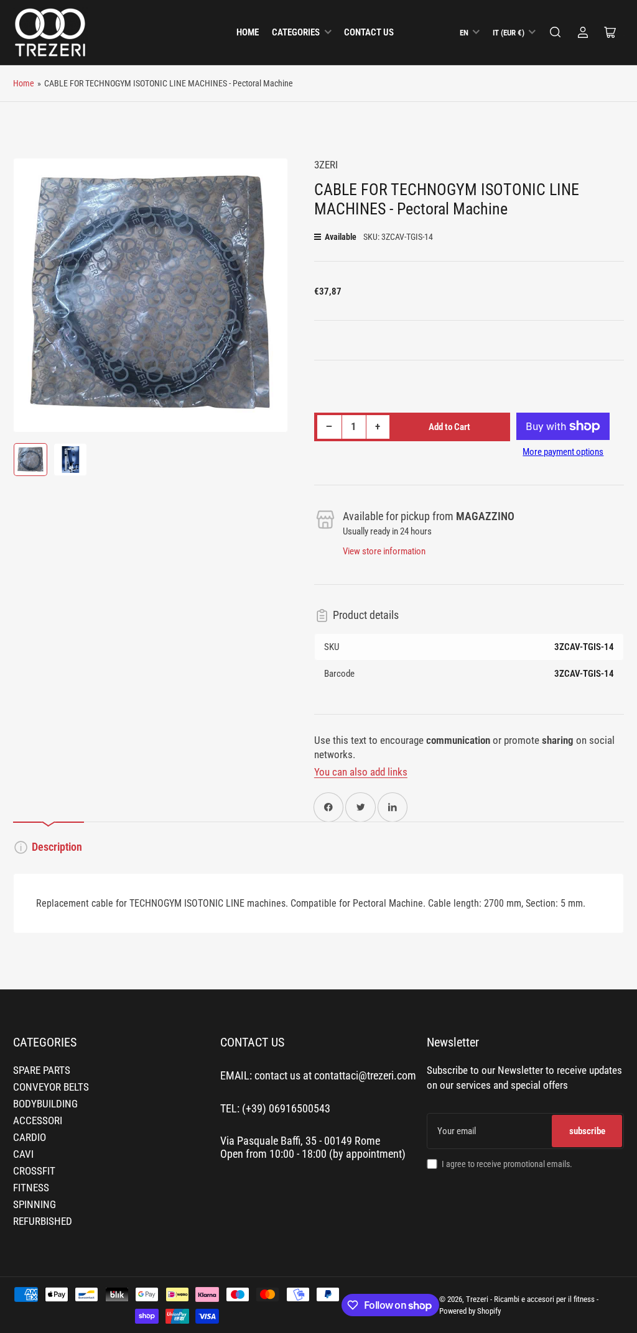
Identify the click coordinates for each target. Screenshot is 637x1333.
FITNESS (31, 1188)
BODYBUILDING (45, 1104)
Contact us (369, 32)
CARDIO (29, 1137)
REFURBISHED (42, 1221)
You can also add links (360, 772)
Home (247, 32)
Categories (296, 32)
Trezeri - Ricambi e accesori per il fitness (530, 1299)
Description (57, 847)
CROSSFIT (34, 1171)
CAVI (23, 1154)
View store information (384, 551)
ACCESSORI (37, 1121)
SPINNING (34, 1205)
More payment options (563, 451)
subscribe (587, 1131)
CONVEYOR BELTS (51, 1087)
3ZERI (326, 165)
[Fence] (555, 32)
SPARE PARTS (41, 1070)
